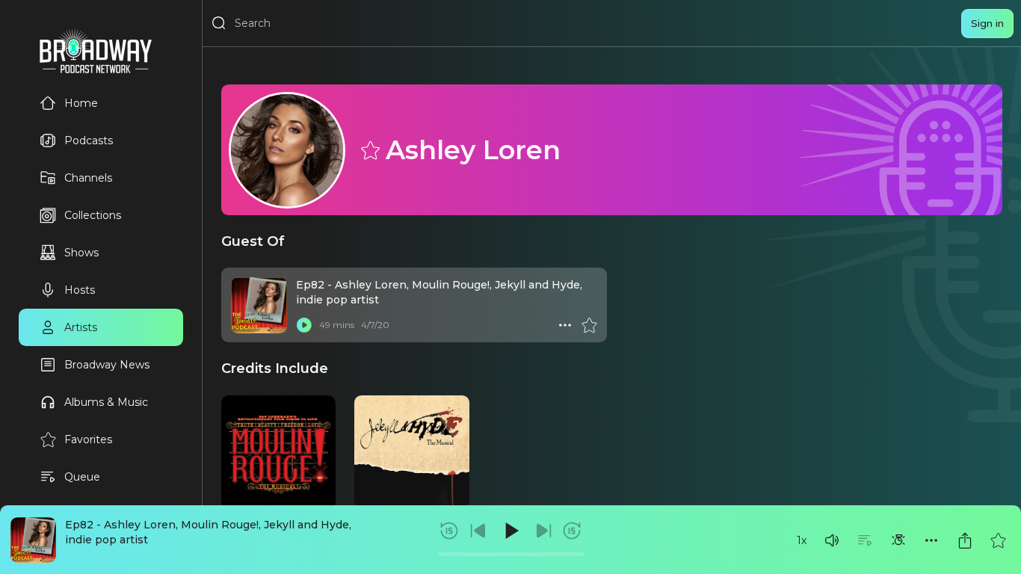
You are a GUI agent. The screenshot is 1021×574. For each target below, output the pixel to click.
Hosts (79, 290)
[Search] (219, 23)
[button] (832, 540)
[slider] (511, 554)
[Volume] (832, 540)
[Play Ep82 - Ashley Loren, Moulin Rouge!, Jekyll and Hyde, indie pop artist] (304, 325)
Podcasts (88, 140)
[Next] (543, 530)
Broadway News (106, 364)
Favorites (88, 439)
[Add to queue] (864, 540)
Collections (92, 215)
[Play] (510, 530)
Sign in (987, 23)
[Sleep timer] (898, 540)
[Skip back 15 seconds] (449, 530)
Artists (80, 327)
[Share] (965, 540)
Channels (88, 178)
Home (81, 103)
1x (801, 540)
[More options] (931, 540)
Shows (81, 252)
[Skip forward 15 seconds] (571, 530)
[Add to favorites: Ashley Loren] (369, 149)
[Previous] (478, 530)
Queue (82, 477)
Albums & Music (106, 402)
